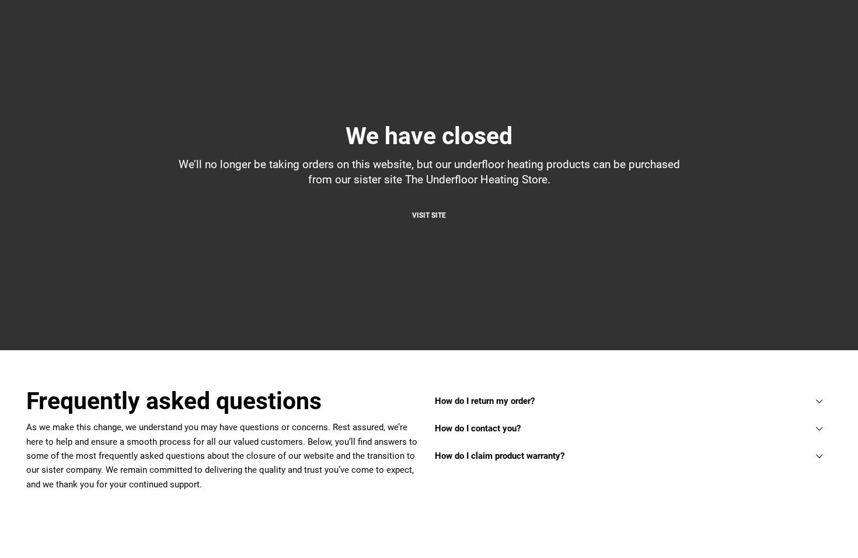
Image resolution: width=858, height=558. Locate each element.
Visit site (429, 215)
